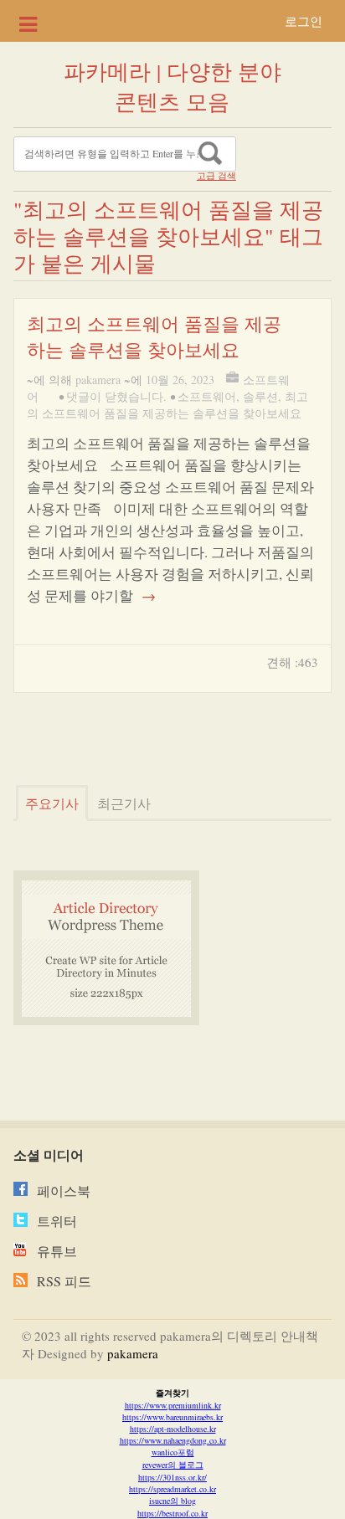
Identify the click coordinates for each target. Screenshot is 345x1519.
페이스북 (63, 1190)
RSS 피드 (64, 1281)
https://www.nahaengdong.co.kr (173, 1440)
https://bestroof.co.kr (172, 1513)
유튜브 (57, 1251)
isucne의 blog (172, 1500)
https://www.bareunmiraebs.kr (172, 1417)
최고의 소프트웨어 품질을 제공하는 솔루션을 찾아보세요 (167, 404)
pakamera (98, 379)
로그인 (303, 21)
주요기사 (52, 803)
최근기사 (124, 803)
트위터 (57, 1220)
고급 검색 (216, 176)
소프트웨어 (207, 396)
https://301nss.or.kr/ (172, 1477)
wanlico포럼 (173, 1452)
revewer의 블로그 (172, 1464)
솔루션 (260, 396)
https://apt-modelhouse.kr (173, 1428)
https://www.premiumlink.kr (173, 1405)
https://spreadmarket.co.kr (172, 1489)
